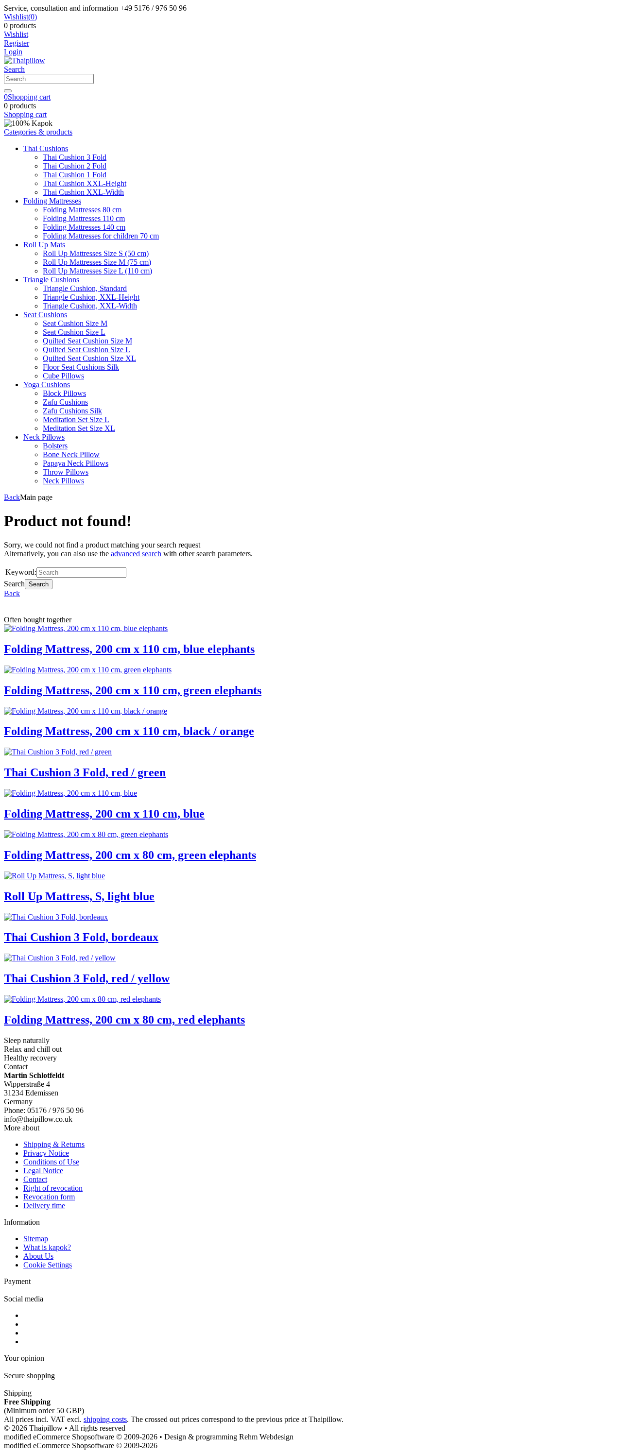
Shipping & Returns (54, 1144)
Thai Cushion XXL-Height (84, 183)
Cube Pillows (63, 376)
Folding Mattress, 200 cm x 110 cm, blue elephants (129, 649)
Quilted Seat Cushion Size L (86, 349)
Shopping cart (25, 114)
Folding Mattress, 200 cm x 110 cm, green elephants (132, 690)
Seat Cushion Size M (75, 323)
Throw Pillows (65, 472)
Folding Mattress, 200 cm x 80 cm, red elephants (124, 1019)
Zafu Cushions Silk (72, 411)
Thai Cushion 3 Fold (74, 157)
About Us (38, 1256)
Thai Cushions (45, 148)
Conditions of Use (51, 1162)
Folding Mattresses (52, 201)
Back (12, 497)
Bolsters (55, 446)
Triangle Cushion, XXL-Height (91, 297)
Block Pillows (64, 393)
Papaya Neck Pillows (75, 463)
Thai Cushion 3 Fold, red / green (85, 772)
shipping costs (105, 1419)
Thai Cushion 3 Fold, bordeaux (81, 937)
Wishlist (16, 34)
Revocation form (49, 1197)
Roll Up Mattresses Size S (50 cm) (96, 253)
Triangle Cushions (51, 279)
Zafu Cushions (65, 402)
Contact (35, 1179)
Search (39, 584)
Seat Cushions (45, 314)
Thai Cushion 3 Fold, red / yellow (87, 978)
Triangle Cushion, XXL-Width (90, 306)
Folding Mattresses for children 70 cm (101, 236)
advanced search (136, 553)
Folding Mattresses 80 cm (82, 209)
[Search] (8, 90)
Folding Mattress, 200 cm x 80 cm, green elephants (130, 855)
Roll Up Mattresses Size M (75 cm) (97, 262)
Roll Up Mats (44, 244)
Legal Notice (43, 1170)
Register (16, 43)
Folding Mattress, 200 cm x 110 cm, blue (104, 813)
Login (13, 52)
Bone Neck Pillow (71, 454)
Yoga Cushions (46, 384)
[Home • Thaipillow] (24, 60)
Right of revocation (53, 1188)
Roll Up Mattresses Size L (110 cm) (97, 271)
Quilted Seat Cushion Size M (87, 341)
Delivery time (44, 1205)
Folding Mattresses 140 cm (84, 227)
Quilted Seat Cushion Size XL (89, 358)
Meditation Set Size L (76, 419)
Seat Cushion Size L (74, 332)
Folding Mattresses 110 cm (84, 218)
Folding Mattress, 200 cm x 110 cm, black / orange (129, 731)
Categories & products (38, 132)
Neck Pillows (44, 437)
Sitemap (35, 1238)
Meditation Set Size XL (79, 428)
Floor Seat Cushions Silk (81, 367)
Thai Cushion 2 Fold (74, 166)
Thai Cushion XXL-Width (83, 192)
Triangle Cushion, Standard (85, 288)
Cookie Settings (47, 1265)
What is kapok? (47, 1247)
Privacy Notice (46, 1153)
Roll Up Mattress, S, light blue (79, 896)
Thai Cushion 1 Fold (74, 175)
